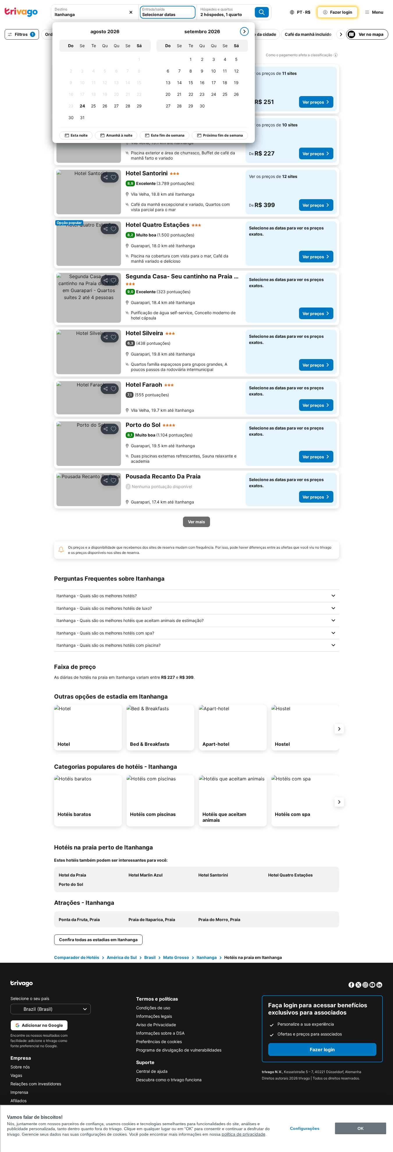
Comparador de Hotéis (76, 957)
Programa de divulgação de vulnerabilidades (178, 1049)
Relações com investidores (35, 1083)
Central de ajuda (152, 1071)
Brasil (150, 957)
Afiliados (18, 1100)
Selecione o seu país (29, 998)
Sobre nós (20, 1066)
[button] (94, 12)
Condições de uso (153, 1007)
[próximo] (244, 31)
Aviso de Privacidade (156, 1024)
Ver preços (313, 102)
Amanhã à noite (119, 135)
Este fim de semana (167, 135)
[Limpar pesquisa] (131, 12)
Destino (61, 9)
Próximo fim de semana (223, 135)
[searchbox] (95, 14)
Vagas (16, 1075)
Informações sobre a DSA (160, 1033)
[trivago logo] (21, 12)
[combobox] (94, 12)
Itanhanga (207, 957)
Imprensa (19, 1092)
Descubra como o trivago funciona (169, 1079)
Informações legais (154, 1016)
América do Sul (122, 957)
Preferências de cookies (159, 1041)
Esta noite (79, 135)
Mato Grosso (176, 957)
